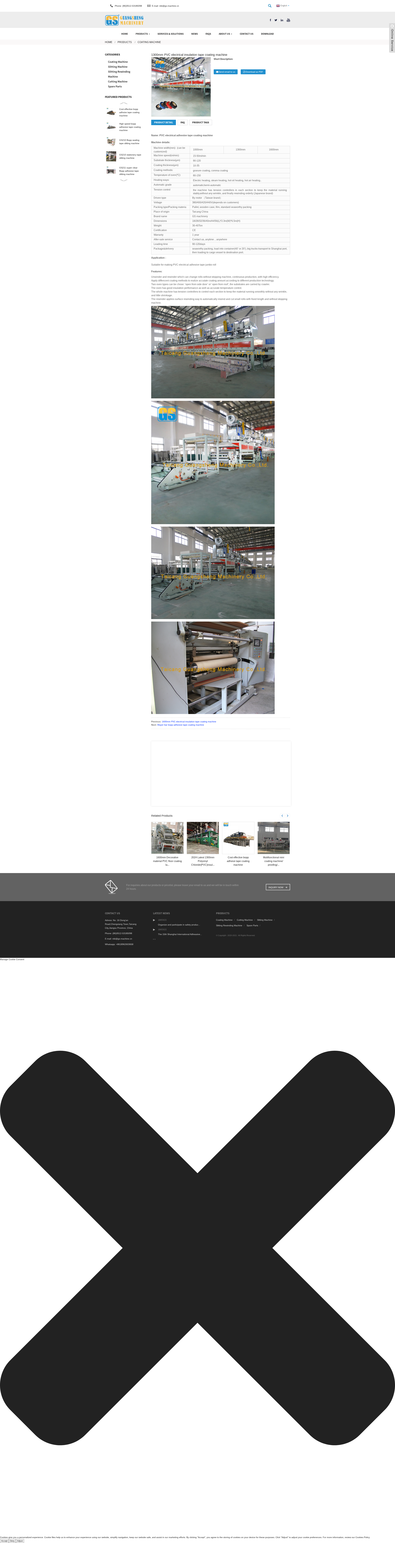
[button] (197, 1248)
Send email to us (227, 72)
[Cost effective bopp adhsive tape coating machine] (238, 838)
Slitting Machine (117, 66)
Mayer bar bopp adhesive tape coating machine (180, 725)
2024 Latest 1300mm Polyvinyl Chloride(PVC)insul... (202, 861)
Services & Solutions (171, 33)
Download (267, 33)
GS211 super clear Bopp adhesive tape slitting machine (129, 170)
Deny (12, 1541)
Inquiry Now (275, 887)
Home (124, 33)
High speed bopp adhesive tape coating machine (130, 127)
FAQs (208, 33)
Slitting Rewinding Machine (119, 74)
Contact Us (246, 33)
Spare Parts (115, 86)
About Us (224, 33)
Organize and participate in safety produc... (179, 924)
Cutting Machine (117, 81)
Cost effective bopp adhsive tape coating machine (129, 112)
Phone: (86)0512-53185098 (128, 6)
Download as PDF (254, 72)
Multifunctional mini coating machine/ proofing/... (273, 861)
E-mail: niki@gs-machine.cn (165, 6)
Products (142, 33)
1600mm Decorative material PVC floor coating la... (167, 861)
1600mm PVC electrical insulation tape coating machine (189, 721)
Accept (4, 1541)
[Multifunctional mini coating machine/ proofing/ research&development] (274, 838)
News (194, 33)
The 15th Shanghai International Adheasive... (180, 934)
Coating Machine (149, 42)
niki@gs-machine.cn (122, 938)
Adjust (20, 1541)
